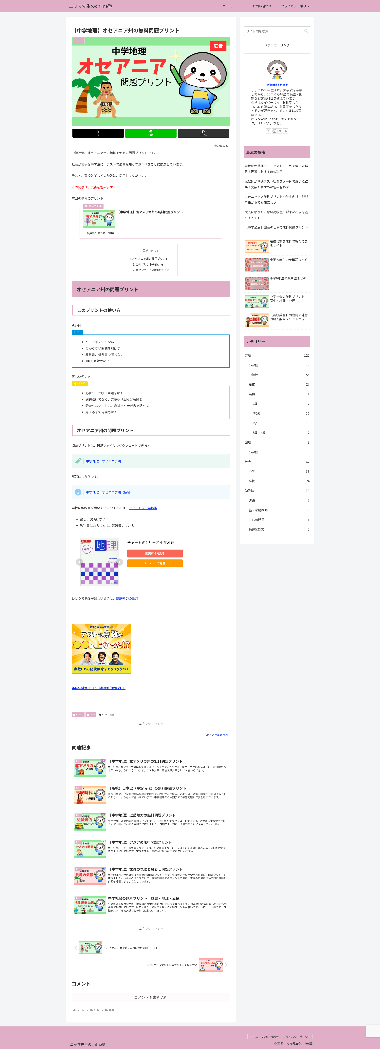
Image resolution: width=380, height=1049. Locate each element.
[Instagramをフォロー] (274, 130)
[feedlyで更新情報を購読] (279, 130)
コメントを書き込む (151, 997)
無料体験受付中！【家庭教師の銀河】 (98, 687)
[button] (203, 133)
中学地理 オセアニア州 (103, 461)
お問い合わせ (270, 1037)
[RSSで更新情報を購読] (285, 130)
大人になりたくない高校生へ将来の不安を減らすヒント (276, 215)
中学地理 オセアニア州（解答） (110, 492)
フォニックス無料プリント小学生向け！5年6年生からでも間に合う (276, 199)
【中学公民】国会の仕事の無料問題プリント (276, 227)
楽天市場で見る (155, 553)
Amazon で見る (155, 563)
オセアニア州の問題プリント (150, 258)
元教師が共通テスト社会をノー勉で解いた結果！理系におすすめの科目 (276, 168)
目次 (145, 250)
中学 (79, 714)
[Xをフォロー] (268, 130)
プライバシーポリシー (297, 1037)
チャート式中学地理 (143, 507)
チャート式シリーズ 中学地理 (150, 542)
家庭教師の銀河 (127, 598)
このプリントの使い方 (149, 264)
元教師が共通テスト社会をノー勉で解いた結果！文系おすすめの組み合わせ (276, 184)
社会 (92, 714)
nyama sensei (277, 84)
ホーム (254, 1037)
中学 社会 (108, 714)
